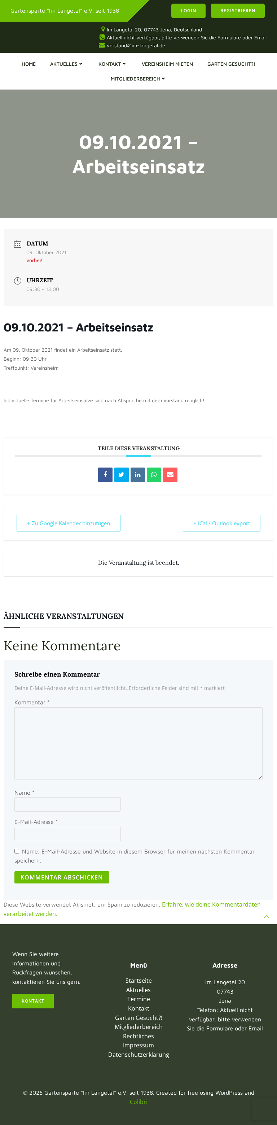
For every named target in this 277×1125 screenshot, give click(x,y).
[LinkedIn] (138, 475)
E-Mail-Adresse (36, 821)
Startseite (139, 981)
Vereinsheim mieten (167, 64)
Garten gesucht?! (231, 64)
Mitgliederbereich (135, 78)
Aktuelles (64, 64)
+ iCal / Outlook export (221, 523)
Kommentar (32, 702)
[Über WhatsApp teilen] (154, 475)
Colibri (139, 1102)
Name (24, 792)
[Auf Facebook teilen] (105, 475)
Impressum (138, 1045)
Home (29, 64)
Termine (138, 999)
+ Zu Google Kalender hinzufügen (68, 523)
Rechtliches (138, 1036)
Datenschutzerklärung (138, 1055)
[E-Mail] (170, 475)
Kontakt (109, 64)
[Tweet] (121, 475)
